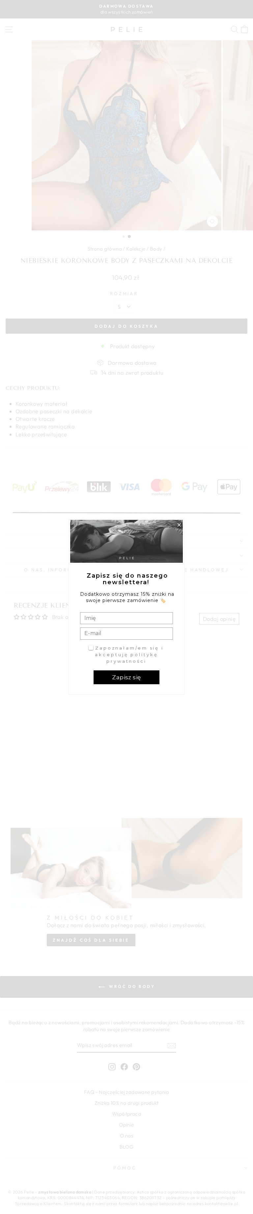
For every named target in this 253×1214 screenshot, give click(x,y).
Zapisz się (126, 677)
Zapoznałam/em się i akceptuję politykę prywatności (129, 654)
